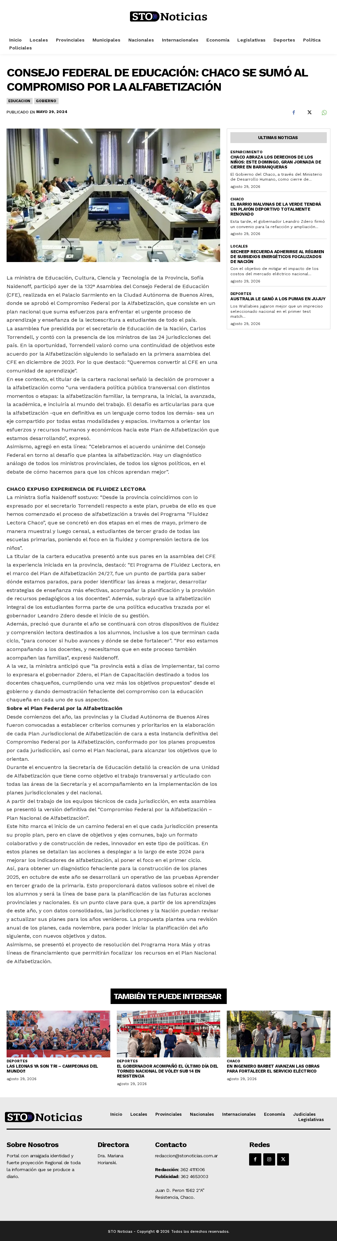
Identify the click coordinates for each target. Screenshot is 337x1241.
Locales (239, 246)
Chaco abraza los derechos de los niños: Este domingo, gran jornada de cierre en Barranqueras (275, 162)
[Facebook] (293, 112)
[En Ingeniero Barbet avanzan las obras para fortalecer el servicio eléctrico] (278, 1034)
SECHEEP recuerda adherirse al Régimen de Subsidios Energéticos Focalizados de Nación (277, 256)
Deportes (240, 294)
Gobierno (46, 101)
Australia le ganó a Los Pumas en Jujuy (277, 298)
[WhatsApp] (323, 112)
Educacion (19, 101)
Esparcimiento (246, 152)
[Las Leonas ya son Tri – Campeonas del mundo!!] (58, 1034)
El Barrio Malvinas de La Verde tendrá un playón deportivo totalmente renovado (275, 209)
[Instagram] (269, 1159)
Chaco (237, 199)
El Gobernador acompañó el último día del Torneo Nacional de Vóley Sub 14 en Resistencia (167, 1071)
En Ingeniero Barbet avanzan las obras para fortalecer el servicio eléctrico (273, 1069)
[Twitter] (308, 112)
